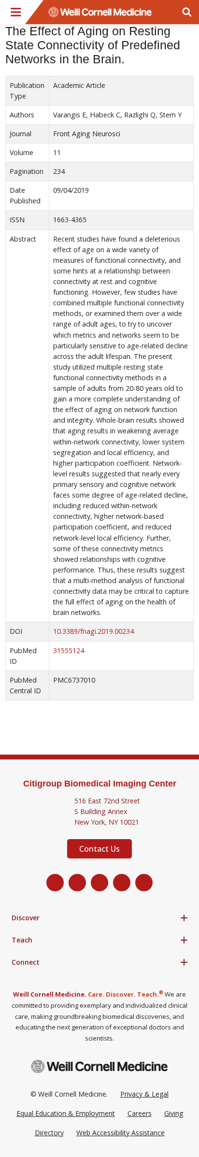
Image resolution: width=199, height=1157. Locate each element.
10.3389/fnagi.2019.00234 (93, 631)
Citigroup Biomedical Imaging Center (99, 783)
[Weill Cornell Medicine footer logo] (99, 1066)
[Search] (187, 12)
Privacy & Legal (144, 1094)
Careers (140, 1113)
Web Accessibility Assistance (120, 1132)
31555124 (68, 650)
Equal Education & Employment (65, 1113)
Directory (49, 1132)
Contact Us (99, 848)
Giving (173, 1113)
